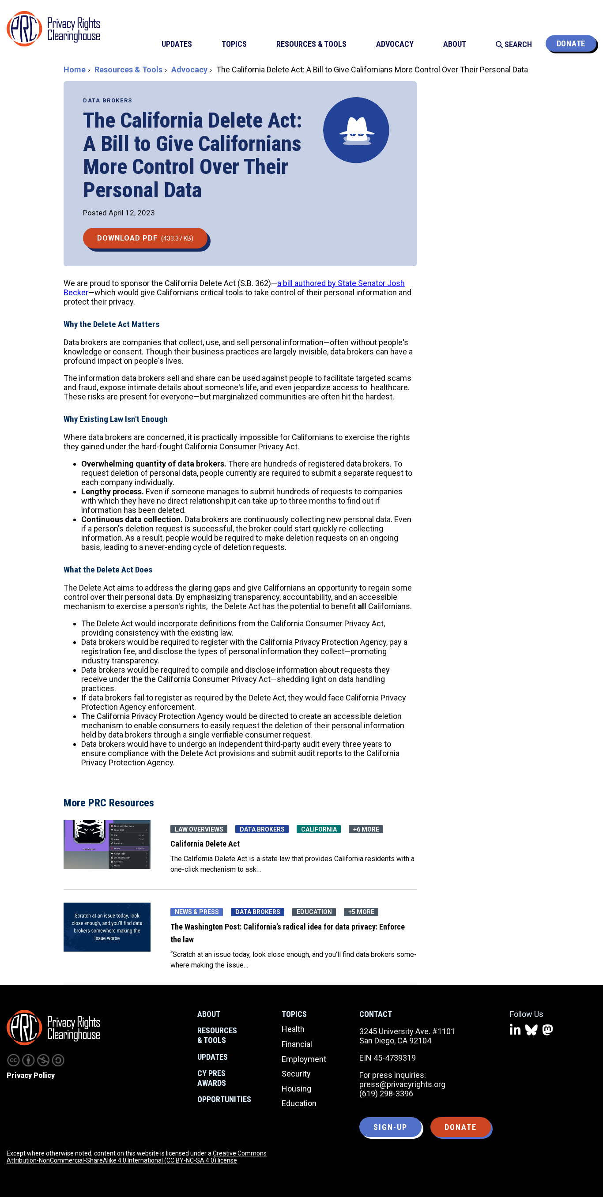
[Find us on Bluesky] (531, 1030)
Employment (304, 1059)
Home (75, 69)
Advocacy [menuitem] (395, 44)
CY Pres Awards (211, 1078)
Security (296, 1073)
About (208, 1014)
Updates (212, 1056)
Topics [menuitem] (234, 44)
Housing (296, 1088)
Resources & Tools (128, 69)
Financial (297, 1044)
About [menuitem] (454, 44)
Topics (294, 1014)
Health (293, 1029)
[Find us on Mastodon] (547, 1030)
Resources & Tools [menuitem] (311, 44)
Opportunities (224, 1099)
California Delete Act (205, 843)
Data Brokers (107, 100)
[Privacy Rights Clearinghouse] (53, 1027)
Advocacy (189, 69)
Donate (571, 43)
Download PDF (145, 238)
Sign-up (390, 1127)
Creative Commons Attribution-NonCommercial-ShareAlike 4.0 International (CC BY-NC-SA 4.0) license (137, 1157)
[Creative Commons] (13, 1060)
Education (299, 1103)
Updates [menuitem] (177, 44)
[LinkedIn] (515, 1030)
